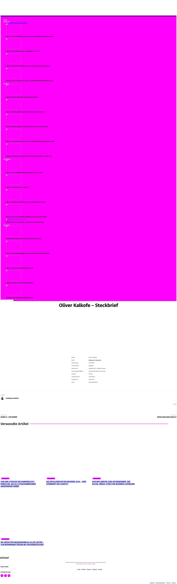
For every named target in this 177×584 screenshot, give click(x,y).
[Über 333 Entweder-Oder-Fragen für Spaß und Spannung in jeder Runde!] (13, 199)
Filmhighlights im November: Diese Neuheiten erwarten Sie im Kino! (24, 172)
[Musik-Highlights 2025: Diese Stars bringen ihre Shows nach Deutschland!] (13, 214)
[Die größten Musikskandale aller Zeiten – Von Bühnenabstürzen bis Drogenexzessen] (13, 78)
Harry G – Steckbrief (9, 417)
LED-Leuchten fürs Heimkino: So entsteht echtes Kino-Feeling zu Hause (25, 112)
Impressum (152, 582)
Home (5, 20)
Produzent (98, 360)
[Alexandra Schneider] (3, 398)
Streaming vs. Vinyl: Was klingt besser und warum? (20, 282)
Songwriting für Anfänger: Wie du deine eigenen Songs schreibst (23, 238)
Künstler (6, 21)
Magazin (6, 83)
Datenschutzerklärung (160, 582)
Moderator (92, 360)
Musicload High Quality (166, 417)
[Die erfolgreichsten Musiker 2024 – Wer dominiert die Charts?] (13, 48)
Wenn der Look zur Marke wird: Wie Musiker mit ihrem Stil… (22, 97)
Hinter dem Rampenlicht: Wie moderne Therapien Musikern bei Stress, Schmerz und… (29, 156)
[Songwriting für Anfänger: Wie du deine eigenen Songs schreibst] (13, 235)
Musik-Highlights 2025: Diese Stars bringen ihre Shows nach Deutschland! (26, 216)
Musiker (14, 23)
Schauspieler (23, 23)
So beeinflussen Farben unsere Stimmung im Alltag (20, 297)
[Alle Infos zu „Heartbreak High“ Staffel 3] (13, 184)
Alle (7, 23)
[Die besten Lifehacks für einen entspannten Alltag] (13, 265)
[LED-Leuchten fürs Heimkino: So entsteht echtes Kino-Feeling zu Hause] (13, 109)
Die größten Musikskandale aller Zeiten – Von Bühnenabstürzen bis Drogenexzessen (29, 80)
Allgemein (6, 159)
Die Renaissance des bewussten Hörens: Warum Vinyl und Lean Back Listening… (27, 126)
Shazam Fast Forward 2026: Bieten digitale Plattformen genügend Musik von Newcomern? (30, 141)
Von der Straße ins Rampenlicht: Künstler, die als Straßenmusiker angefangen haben (30, 36)
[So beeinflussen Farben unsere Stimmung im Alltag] (13, 294)
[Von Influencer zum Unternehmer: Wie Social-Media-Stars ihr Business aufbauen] (13, 63)
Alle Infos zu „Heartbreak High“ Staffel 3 (17, 187)
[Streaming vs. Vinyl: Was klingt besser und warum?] (13, 280)
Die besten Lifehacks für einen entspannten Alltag (19, 268)
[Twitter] (160, 408)
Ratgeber (6, 225)
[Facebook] (156, 408)
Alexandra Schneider (12, 398)
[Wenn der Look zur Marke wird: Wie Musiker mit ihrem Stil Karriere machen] (13, 94)
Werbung (174, 582)
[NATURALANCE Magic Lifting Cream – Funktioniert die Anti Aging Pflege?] (15, 219)
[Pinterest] (164, 408)
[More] (173, 408)
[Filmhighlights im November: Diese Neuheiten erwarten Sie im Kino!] (13, 169)
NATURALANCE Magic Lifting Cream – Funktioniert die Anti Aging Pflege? (25, 222)
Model (10, 23)
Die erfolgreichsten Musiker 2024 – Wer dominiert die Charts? (23, 51)
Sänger (18, 23)
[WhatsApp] (168, 408)
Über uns (168, 582)
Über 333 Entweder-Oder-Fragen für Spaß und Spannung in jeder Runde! (25, 202)
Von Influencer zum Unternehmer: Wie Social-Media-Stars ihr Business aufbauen (28, 66)
